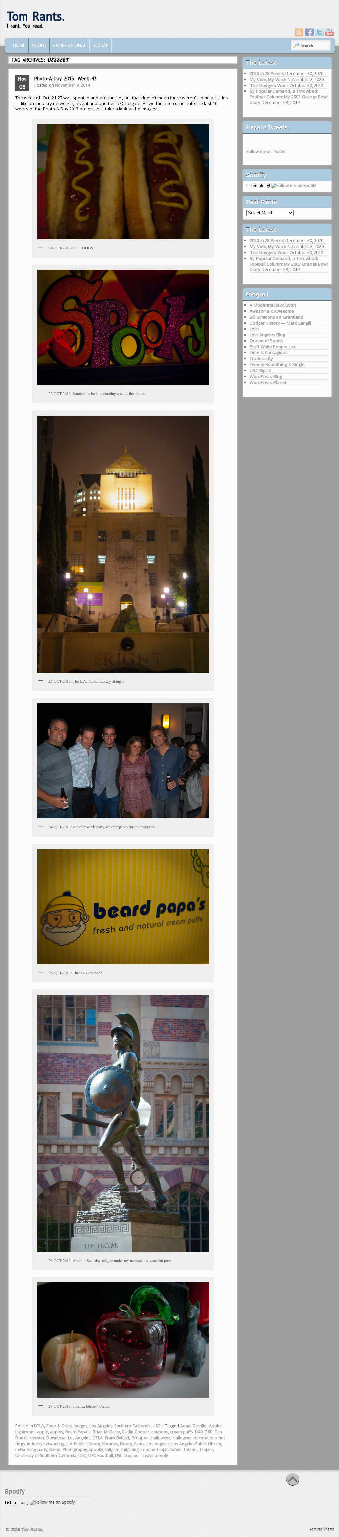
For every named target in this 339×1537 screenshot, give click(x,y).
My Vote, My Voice (268, 79)
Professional (69, 45)
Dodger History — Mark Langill (280, 323)
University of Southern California (45, 1455)
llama (139, 1444)
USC (156, 1426)
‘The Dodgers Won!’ (269, 85)
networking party (31, 1449)
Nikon (54, 1449)
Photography (75, 1449)
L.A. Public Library (83, 1444)
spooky (96, 1449)
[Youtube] (329, 32)
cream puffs (181, 1432)
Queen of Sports (266, 341)
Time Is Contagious (269, 352)
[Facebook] (309, 32)
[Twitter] (319, 32)
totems (190, 1449)
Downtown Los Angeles (68, 1438)
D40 (199, 1432)
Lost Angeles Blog (267, 335)
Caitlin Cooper (135, 1432)
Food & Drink (59, 1426)
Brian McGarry (106, 1432)
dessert (37, 1438)
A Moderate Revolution (273, 305)
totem (176, 1449)
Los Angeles (100, 1426)
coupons (159, 1432)
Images (80, 1426)
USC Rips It (260, 370)
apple (42, 1432)
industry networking (46, 1444)
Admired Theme (322, 1529)
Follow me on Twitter (266, 151)
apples (56, 1432)
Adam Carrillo (193, 1426)
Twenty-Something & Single (277, 364)
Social (100, 45)
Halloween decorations (195, 1438)
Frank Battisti (117, 1438)
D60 (208, 1432)
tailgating (130, 1449)
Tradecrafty (261, 358)
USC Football (100, 1455)
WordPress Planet (268, 382)
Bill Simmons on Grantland (276, 317)
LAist (254, 329)
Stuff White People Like (273, 347)
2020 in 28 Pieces (267, 73)
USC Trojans (126, 1455)
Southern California (132, 1426)
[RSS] (299, 32)
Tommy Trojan (155, 1449)
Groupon (140, 1438)
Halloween (160, 1438)
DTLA (39, 1426)
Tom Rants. (36, 16)
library (126, 1444)
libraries (110, 1444)
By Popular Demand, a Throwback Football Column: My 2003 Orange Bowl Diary (289, 96)
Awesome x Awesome (272, 311)
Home (19, 45)
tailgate (112, 1449)
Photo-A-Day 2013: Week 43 (65, 78)
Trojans (206, 1449)
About (39, 45)
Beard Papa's (78, 1432)
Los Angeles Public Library (196, 1444)
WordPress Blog (266, 376)
